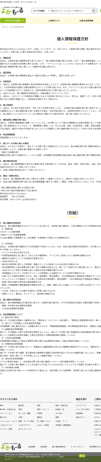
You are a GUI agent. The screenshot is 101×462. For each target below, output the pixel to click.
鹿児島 (21, 405)
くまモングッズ (6, 425)
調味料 (39, 417)
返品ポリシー (81, 417)
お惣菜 (39, 413)
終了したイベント (25, 429)
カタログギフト (24, 425)
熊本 (1, 405)
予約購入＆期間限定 (63, 425)
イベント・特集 (6, 429)
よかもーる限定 (43, 425)
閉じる (82, 456)
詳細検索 (79, 413)
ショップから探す (83, 409)
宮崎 (38, 405)
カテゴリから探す (13, 20)
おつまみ (58, 413)
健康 (57, 417)
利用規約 (43, 446)
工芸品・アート (61, 421)
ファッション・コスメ (8, 421)
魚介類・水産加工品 (8, 409)
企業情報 (31, 446)
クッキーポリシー (77, 446)
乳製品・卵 (59, 409)
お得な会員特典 (86, 20)
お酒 (20, 417)
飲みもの (3, 417)
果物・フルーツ (43, 409)
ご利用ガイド (54, 20)
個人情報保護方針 (59, 446)
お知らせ (97, 421)
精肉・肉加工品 (61, 405)
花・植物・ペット (44, 421)
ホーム (5, 27)
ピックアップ (81, 405)
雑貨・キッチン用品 (26, 421)
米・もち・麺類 (24, 413)
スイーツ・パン (6, 413)
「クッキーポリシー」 (51, 457)
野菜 (20, 409)
